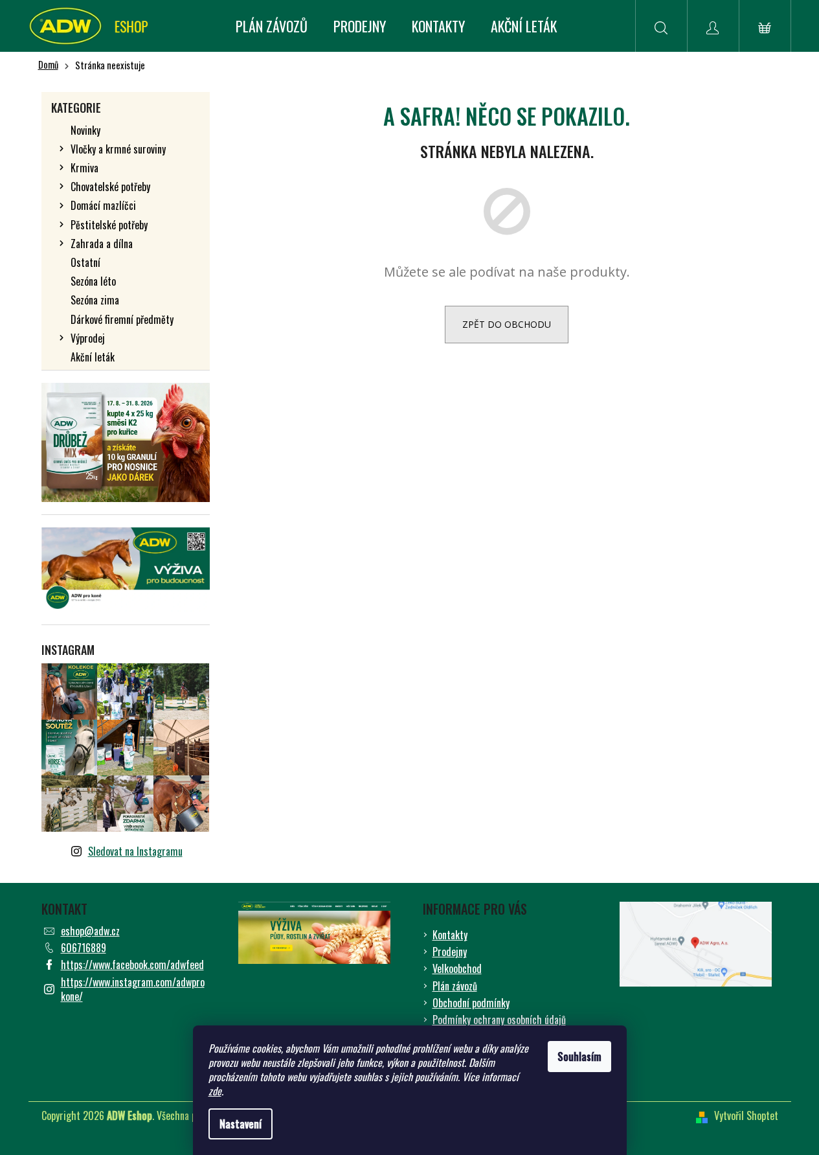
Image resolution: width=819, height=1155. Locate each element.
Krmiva (84, 168)
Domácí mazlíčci (103, 205)
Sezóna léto (93, 281)
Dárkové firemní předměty (122, 319)
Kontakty (449, 935)
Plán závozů (454, 986)
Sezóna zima (95, 300)
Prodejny (449, 951)
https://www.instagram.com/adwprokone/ (133, 989)
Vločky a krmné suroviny (118, 149)
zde (214, 1091)
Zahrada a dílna (102, 243)
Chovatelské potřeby (110, 186)
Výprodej (88, 338)
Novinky (85, 130)
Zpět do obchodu (506, 324)
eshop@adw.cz (90, 931)
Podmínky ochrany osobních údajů (499, 1019)
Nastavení (240, 1124)
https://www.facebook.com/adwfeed (132, 964)
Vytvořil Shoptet (746, 1115)
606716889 (83, 947)
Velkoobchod (457, 968)
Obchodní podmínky (471, 1003)
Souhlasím (579, 1056)
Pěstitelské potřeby (109, 225)
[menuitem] (271, 26)
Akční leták (93, 357)
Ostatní (85, 262)
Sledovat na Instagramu (135, 851)
